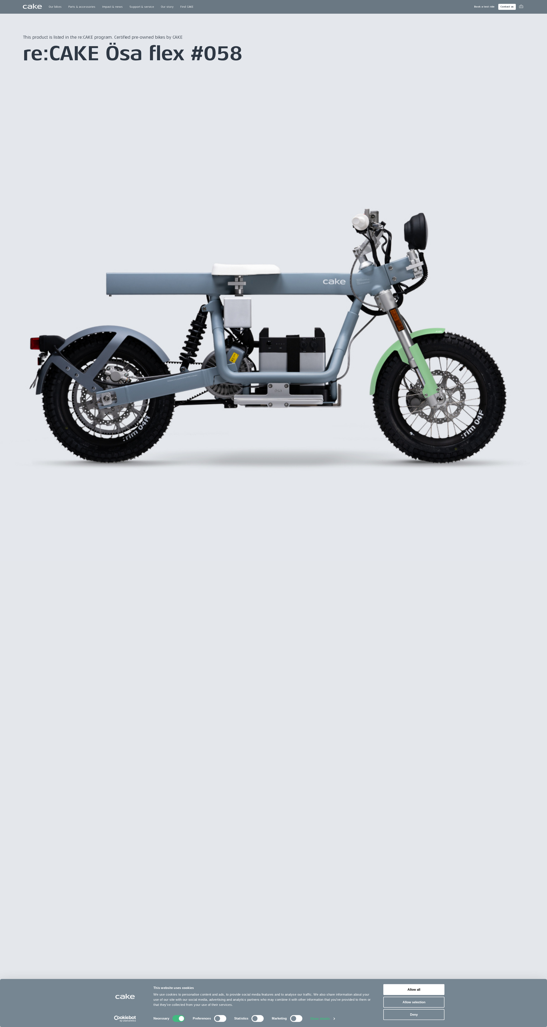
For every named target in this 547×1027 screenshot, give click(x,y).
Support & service (141, 6)
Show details (320, 1018)
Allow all (413, 989)
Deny (414, 1014)
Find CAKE (186, 6)
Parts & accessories (82, 6)
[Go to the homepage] (32, 7)
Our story (167, 6)
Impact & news (112, 6)
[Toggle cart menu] (521, 6)
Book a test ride (484, 6)
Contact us (507, 6)
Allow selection (414, 1002)
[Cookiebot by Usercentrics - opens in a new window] (125, 1018)
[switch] (220, 1018)
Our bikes (55, 6)
